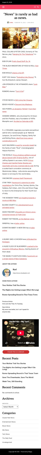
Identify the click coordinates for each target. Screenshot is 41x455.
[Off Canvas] (3, 7)
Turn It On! (20, 91)
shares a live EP (18, 73)
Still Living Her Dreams (23, 100)
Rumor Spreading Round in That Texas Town (20, 295)
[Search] (38, 7)
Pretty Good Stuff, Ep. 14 (21, 61)
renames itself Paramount (22, 178)
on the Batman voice (26, 219)
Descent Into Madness (23, 104)
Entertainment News (9, 422)
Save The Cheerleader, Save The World (17, 377)
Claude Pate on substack (16, 352)
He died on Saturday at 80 (23, 121)
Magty (30, 451)
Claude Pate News (8, 418)
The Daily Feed (7, 438)
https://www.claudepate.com (21, 273)
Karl (11, 22)
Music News (6, 426)
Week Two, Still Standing (12, 381)
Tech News (6, 434)
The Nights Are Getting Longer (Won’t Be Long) (20, 290)
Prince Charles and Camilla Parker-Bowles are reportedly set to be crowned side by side (17, 163)
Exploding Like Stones (25, 77)
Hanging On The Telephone (23, 54)
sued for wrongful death (25, 145)
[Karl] (6, 273)
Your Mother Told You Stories (14, 285)
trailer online (19, 223)
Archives (5, 403)
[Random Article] (35, 7)
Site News (5, 430)
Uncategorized (7, 442)
